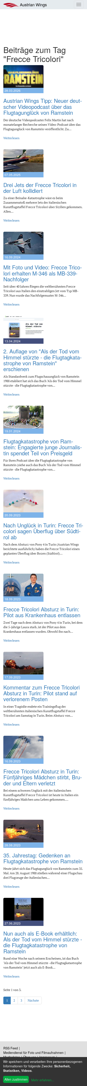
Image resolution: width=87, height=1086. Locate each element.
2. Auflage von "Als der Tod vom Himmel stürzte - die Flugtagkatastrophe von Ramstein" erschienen (42, 360)
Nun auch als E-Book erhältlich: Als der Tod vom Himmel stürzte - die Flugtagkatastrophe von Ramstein (42, 942)
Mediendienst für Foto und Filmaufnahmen (33, 1052)
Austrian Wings (33, 4)
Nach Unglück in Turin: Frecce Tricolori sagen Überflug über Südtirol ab (43, 531)
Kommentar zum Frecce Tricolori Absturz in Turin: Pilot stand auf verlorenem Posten (41, 693)
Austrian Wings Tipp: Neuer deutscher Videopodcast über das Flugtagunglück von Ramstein (42, 106)
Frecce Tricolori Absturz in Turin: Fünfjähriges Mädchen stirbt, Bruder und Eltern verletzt (42, 777)
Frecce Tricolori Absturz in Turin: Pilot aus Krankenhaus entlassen (41, 612)
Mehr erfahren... (42, 1080)
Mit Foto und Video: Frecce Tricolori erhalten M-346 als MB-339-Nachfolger (42, 273)
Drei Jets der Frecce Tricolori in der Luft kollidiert (40, 187)
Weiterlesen (11, 138)
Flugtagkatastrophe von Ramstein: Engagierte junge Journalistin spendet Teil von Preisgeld (42, 447)
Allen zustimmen (16, 1079)
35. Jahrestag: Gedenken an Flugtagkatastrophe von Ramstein (43, 858)
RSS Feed (10, 1048)
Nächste (33, 1000)
